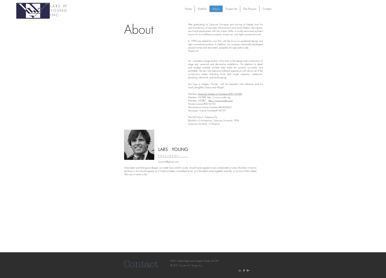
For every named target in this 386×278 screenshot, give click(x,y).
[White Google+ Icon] (248, 270)
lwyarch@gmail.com (168, 161)
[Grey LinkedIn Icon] (239, 270)
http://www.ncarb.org (218, 97)
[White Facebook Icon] (243, 270)
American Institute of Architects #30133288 (220, 94)
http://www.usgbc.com (220, 100)
